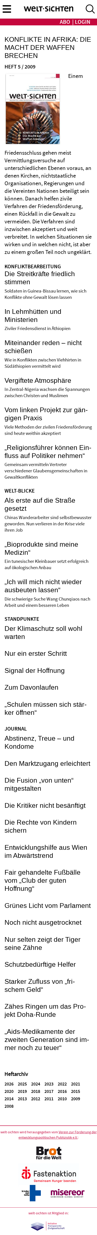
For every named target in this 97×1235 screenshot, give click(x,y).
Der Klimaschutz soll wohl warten (43, 632)
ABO (65, 22)
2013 (22, 1099)
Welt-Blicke (20, 491)
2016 (62, 1091)
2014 (9, 1099)
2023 (48, 1084)
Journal (16, 729)
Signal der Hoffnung (35, 670)
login (82, 22)
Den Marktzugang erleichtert (47, 763)
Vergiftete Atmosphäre (38, 380)
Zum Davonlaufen (31, 687)
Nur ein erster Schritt (36, 653)
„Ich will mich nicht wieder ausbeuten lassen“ (43, 586)
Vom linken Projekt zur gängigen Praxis (46, 414)
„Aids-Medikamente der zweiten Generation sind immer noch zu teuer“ (47, 1039)
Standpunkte (22, 619)
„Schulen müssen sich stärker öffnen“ (46, 708)
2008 (9, 1106)
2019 (22, 1091)
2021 (75, 1084)
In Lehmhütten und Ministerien (33, 315)
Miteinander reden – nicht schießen (43, 347)
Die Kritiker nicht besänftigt (45, 805)
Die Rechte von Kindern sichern (41, 826)
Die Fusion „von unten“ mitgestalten (39, 784)
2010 (62, 1099)
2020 (9, 1091)
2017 (48, 1091)
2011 (48, 1099)
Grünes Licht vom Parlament (48, 905)
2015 (75, 1091)
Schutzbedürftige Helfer (40, 964)
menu (6, 8)
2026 (9, 1084)
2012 (35, 1099)
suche (90, 8)
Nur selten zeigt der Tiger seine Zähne (43, 943)
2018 (35, 1091)
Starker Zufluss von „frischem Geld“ (40, 985)
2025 (22, 1084)
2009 (75, 1099)
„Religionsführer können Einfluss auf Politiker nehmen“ (48, 451)
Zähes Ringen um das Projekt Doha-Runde (45, 1010)
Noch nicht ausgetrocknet (43, 922)
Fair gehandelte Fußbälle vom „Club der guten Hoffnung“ (43, 880)
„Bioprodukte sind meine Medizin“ (41, 548)
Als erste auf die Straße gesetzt (40, 504)
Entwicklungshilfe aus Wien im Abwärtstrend (46, 851)
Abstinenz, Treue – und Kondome (39, 742)
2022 (62, 1084)
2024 (35, 1084)
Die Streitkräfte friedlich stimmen (40, 278)
